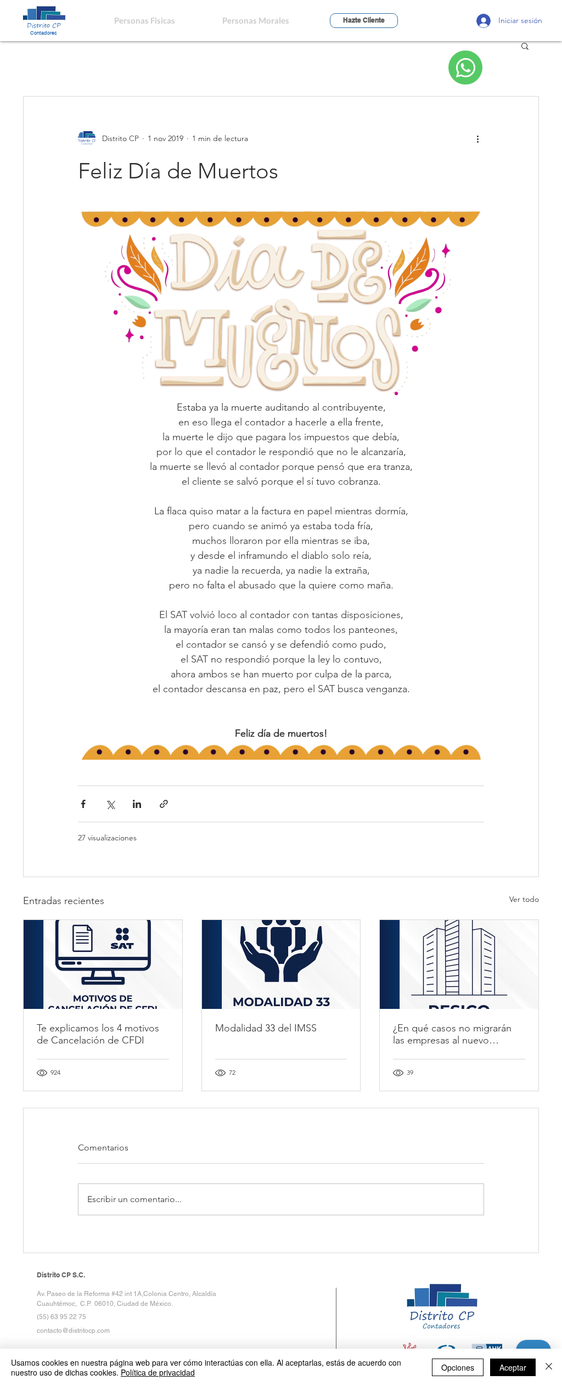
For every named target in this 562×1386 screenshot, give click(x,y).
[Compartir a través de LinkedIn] (137, 804)
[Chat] (465, 67)
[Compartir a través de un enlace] (164, 804)
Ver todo (524, 899)
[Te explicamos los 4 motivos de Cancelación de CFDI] (103, 964)
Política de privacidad (158, 1372)
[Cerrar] (548, 1367)
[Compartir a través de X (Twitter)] (110, 804)
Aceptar (512, 1367)
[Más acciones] (477, 138)
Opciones (457, 1367)
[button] (525, 45)
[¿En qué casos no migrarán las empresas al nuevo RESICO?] (459, 964)
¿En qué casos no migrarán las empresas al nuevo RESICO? (452, 1034)
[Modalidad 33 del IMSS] (281, 964)
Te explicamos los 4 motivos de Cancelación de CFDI (98, 1034)
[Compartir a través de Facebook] (83, 804)
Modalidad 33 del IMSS (266, 1028)
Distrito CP (44, 25)
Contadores (43, 33)
